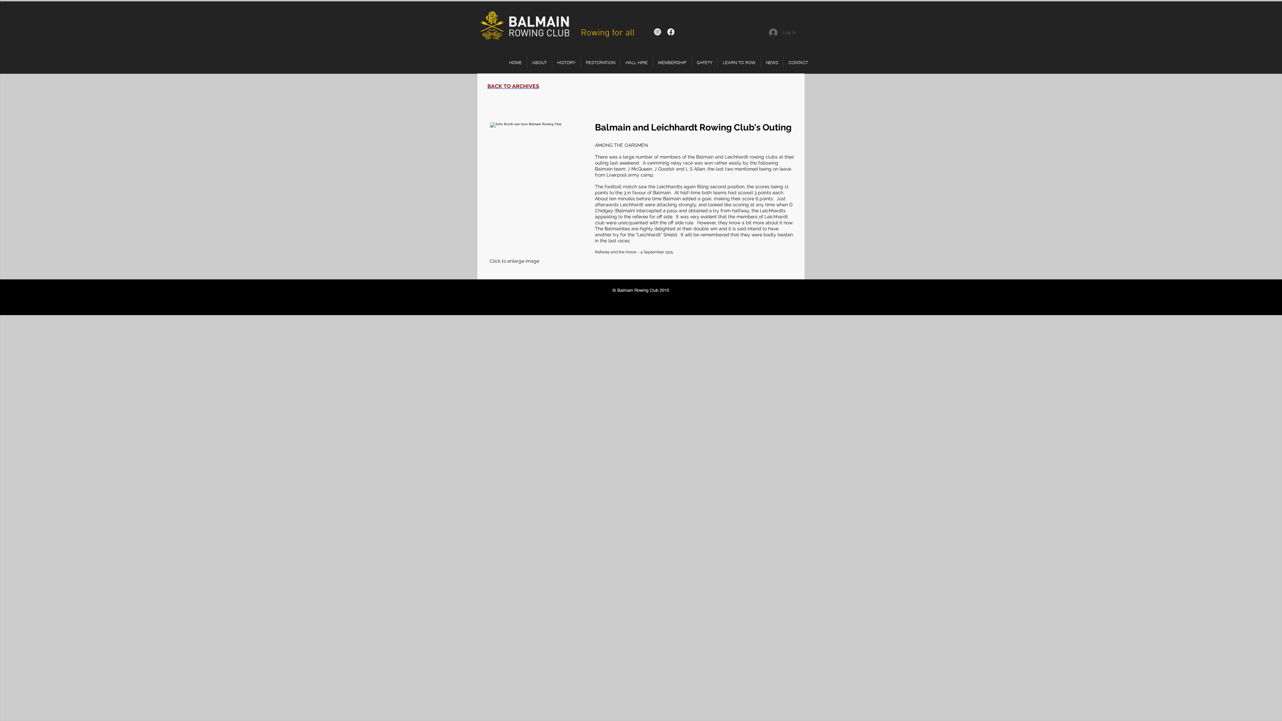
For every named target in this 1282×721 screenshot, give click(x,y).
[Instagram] (657, 31)
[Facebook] (670, 31)
